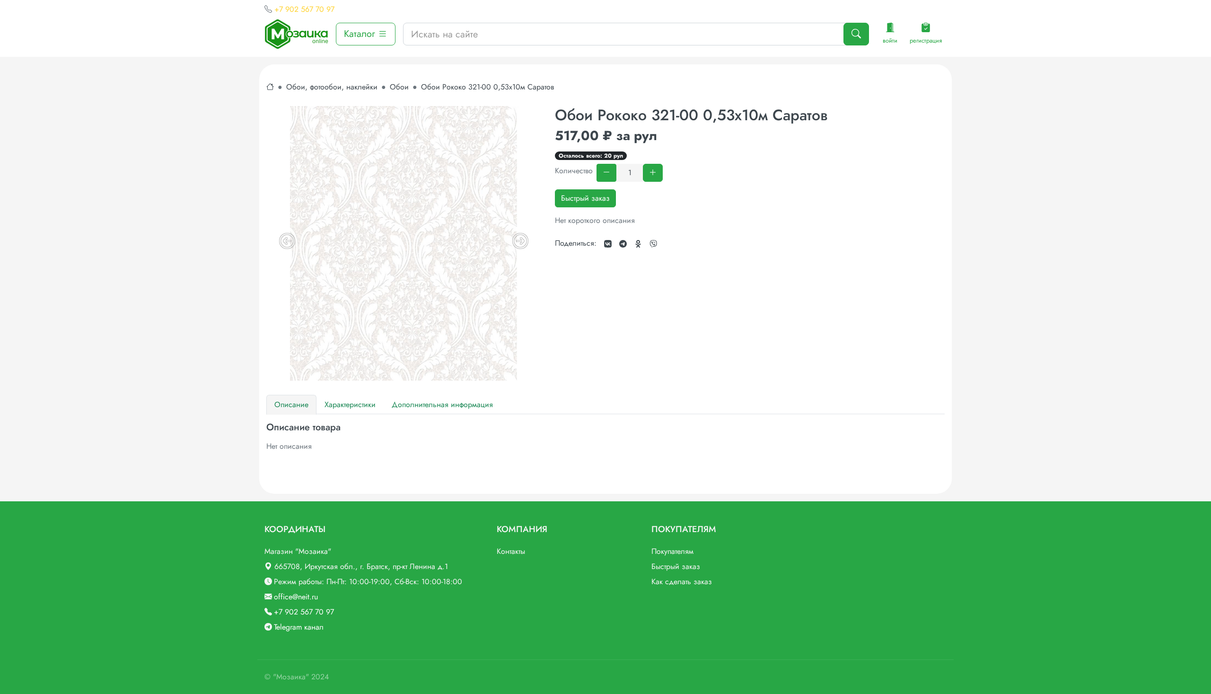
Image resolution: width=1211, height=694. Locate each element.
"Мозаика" (291, 676)
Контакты (511, 551)
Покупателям (672, 551)
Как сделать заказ (681, 581)
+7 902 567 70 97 (304, 9)
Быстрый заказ (585, 198)
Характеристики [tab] (350, 404)
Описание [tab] (291, 404)
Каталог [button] (361, 34)
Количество (574, 170)
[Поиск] (856, 34)
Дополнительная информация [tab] (442, 404)
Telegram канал (299, 627)
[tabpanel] (605, 437)
